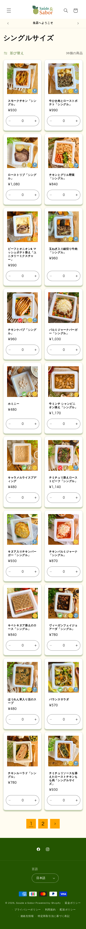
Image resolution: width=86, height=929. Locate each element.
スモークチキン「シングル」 (22, 102)
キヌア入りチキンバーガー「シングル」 (22, 553)
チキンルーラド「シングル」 (22, 775)
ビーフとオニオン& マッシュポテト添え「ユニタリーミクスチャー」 (22, 254)
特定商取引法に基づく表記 (54, 916)
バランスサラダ (59, 699)
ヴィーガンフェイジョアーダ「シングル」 (63, 627)
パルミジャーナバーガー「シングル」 (63, 331)
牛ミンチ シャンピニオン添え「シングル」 (63, 405)
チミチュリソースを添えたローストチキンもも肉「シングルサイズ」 (63, 778)
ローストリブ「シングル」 (22, 176)
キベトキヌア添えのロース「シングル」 (22, 627)
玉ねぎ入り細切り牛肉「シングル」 (63, 250)
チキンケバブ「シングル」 (22, 331)
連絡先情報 (27, 916)
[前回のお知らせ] (8, 23)
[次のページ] (55, 824)
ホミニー (13, 403)
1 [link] (31, 823)
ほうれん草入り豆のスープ (22, 701)
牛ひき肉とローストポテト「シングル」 (63, 102)
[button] (9, 10)
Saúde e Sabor (25, 903)
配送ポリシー (68, 910)
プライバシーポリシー (27, 910)
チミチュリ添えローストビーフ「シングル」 (63, 479)
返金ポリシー (73, 903)
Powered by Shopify (48, 903)
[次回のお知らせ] (78, 23)
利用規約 (50, 910)
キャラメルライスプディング (22, 479)
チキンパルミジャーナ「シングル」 (63, 553)
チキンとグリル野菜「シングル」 (62, 176)
